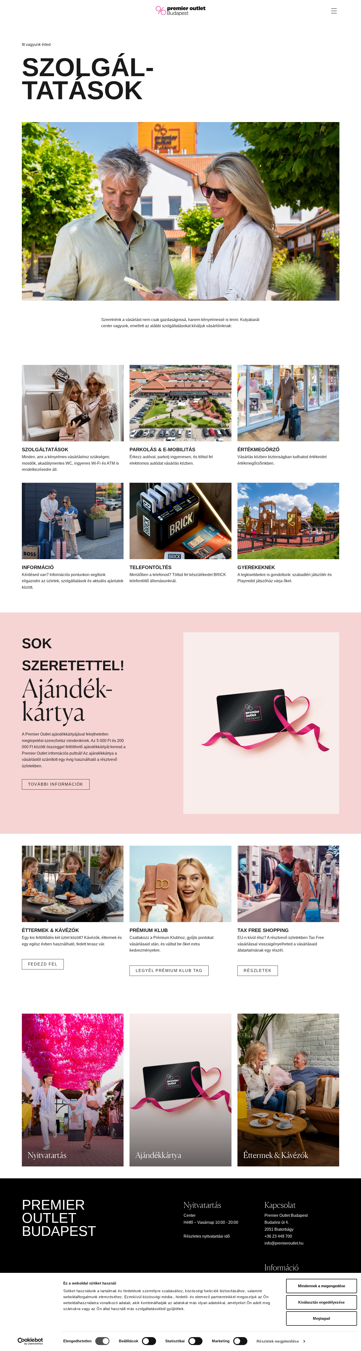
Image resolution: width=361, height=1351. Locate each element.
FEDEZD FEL (43, 964)
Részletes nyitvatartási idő (207, 1236)
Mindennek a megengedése (321, 1286)
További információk (55, 784)
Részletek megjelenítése (278, 1341)
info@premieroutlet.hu (283, 1243)
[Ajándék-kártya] (261, 723)
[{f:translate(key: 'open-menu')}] (333, 11)
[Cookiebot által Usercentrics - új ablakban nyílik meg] (30, 1341)
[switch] (149, 1341)
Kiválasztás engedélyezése (321, 1302)
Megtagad (321, 1318)
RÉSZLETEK (258, 970)
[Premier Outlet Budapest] (180, 10)
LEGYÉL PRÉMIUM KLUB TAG (169, 970)
